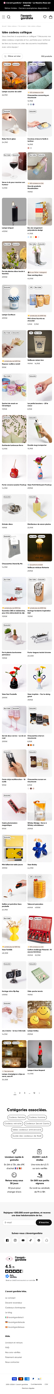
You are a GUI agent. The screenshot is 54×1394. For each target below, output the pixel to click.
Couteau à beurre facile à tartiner (38, 140)
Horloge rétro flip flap (10, 991)
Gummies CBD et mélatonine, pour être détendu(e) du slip (13, 612)
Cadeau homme (37, 1117)
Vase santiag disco (35, 275)
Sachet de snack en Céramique (10, 404)
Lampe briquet (8, 228)
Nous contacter (12, 1362)
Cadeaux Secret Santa (38, 1123)
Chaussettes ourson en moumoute (37, 780)
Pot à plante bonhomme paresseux (11, 653)
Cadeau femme (17, 1117)
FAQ (7, 1347)
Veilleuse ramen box (36, 360)
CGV (46, 1384)
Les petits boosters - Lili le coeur (38, 404)
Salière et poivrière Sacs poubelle (11, 905)
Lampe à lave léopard (36, 1070)
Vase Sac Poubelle (9, 694)
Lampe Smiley (33, 1031)
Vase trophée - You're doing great (39, 695)
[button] (3, 17)
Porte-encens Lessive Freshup (14, 485)
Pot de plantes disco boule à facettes (13, 272)
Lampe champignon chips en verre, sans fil (13, 1075)
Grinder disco (7, 524)
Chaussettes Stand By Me (12, 564)
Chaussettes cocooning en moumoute (38, 96)
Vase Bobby (32, 865)
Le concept (10, 1298)
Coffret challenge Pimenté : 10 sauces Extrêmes (40, 951)
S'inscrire (44, 1222)
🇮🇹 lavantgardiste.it (14, 1317)
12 (34, 1093)
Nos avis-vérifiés (12, 1352)
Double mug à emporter (37, 445)
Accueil (4, 26)
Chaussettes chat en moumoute (36, 737)
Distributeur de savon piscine (39, 524)
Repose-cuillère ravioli (11, 364)
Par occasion (22, 26)
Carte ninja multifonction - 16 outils (13, 780)
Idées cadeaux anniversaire (27, 1130)
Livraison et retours (14, 1342)
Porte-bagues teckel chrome (39, 652)
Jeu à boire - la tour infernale (14, 1031)
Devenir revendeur (13, 1303)
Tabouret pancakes (35, 904)
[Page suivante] (39, 1093)
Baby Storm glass (9, 139)
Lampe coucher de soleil (11, 92)
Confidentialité (36, 1384)
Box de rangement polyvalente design (35, 229)
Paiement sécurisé (13, 1357)
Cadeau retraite (13, 1123)
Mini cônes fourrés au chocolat (36, 319)
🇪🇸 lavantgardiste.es (14, 1327)
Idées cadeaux (12, 26)
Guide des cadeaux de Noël (27, 1136)
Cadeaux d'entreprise (15, 1307)
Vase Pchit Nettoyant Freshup (40, 485)
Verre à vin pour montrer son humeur (13, 183)
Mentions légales (28, 1388)
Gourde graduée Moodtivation (34, 187)
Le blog (8, 1312)
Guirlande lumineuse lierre (12, 445)
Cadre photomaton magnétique (9, 824)
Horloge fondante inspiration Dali (39, 612)
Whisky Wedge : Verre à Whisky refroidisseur (37, 824)
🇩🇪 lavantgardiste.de (15, 1322)
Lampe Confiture (8, 315)
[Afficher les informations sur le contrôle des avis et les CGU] (37, 1280)
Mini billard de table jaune (12, 865)
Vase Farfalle (7, 950)
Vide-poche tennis (35, 991)
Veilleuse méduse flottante (38, 568)
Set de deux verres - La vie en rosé (14, 737)
